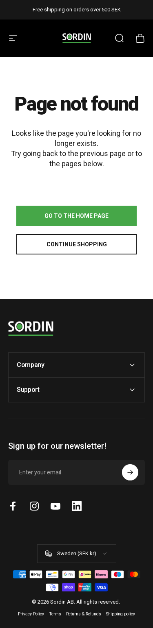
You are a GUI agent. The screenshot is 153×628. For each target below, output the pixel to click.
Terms (55, 614)
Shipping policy (120, 614)
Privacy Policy (31, 614)
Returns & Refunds (83, 614)
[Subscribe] (130, 472)
